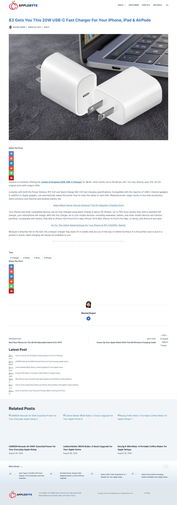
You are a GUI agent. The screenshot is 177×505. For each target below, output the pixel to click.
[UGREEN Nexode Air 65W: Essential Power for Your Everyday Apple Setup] (34, 428)
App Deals (157, 5)
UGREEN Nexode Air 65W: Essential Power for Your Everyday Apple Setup (41, 361)
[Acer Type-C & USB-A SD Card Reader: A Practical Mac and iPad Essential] (13, 476)
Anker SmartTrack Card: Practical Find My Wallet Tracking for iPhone (40, 391)
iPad (37, 258)
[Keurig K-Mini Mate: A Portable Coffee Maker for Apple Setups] (143, 428)
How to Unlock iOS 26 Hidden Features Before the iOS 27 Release (39, 356)
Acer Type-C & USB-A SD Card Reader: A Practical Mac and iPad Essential (31, 475)
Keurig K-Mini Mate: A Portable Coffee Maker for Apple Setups (37, 373)
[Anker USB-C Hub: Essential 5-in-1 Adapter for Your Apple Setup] (94, 476)
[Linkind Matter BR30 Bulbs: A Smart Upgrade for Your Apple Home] (88, 428)
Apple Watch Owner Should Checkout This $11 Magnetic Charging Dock (88, 205)
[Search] (167, 5)
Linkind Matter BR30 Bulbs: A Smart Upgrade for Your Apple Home (39, 367)
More (148, 493)
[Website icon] (88, 318)
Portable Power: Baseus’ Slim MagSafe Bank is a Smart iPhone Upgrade (72, 475)
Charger (14, 258)
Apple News (134, 5)
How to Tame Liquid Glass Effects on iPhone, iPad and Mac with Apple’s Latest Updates (46, 385)
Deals (120, 5)
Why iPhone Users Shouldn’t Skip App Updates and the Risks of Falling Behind (43, 379)
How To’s (146, 5)
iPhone (47, 258)
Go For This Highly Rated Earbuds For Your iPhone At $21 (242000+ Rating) (88, 225)
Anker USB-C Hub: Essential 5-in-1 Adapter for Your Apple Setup (113, 475)
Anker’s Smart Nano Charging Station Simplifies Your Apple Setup (154, 475)
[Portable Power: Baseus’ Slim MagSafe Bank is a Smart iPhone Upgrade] (53, 476)
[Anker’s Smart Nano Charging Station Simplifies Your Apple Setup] (135, 476)
